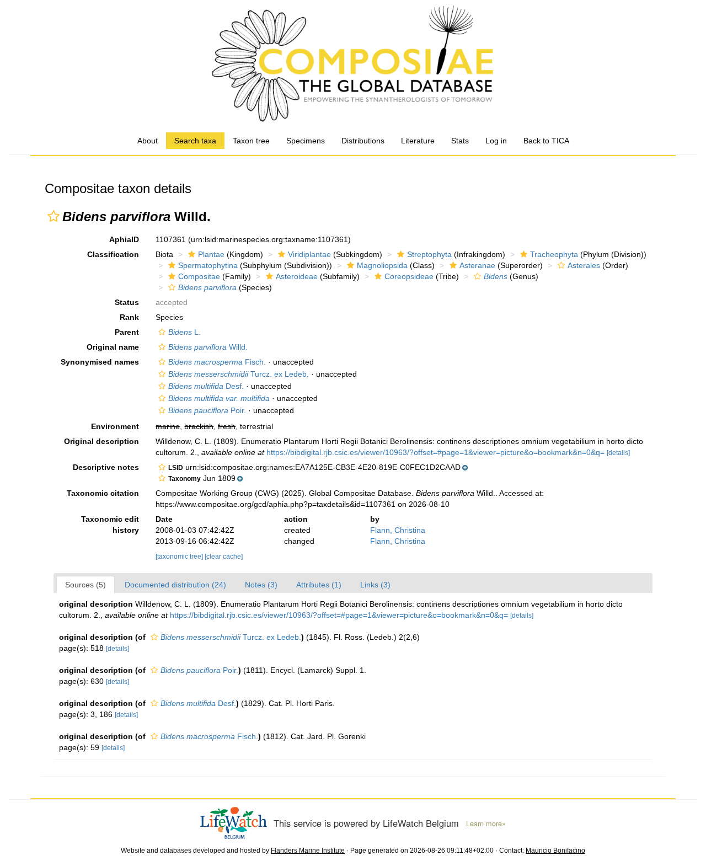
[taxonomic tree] (180, 556)
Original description (101, 441)
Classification (113, 254)
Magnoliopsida (382, 265)
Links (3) (375, 584)
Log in (496, 140)
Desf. (206, 386)
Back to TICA (546, 140)
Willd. (208, 347)
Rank (129, 317)
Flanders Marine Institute (308, 850)
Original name (113, 347)
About (147, 140)
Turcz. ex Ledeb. (238, 374)
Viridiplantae (309, 254)
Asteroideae (297, 276)
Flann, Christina (397, 530)
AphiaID (124, 239)
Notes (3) (261, 584)
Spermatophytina (208, 265)
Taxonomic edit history (110, 524)
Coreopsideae (409, 276)
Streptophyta (429, 254)
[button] (53, 216)
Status (127, 302)
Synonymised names (100, 361)
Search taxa (195, 140)
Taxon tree (251, 140)
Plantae (211, 254)
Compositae (199, 276)
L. (184, 332)
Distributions (362, 140)
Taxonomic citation (103, 493)
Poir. (207, 410)
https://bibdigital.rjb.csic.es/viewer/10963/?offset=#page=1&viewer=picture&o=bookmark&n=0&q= (435, 452)
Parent (127, 332)
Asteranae (477, 265)
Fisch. (217, 361)
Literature (418, 140)
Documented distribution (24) (175, 584)
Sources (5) (85, 584)
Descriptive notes (106, 467)
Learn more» (486, 823)
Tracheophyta (554, 254)
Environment (115, 426)
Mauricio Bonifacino (555, 850)
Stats (460, 140)
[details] (618, 453)
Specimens (305, 140)
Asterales (584, 265)
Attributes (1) (318, 584)
